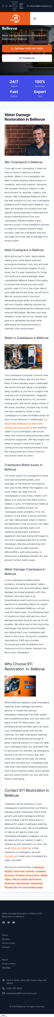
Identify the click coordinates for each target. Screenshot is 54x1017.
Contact (6, 947)
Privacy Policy (8, 963)
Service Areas (8, 943)
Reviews (6, 939)
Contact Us (29, 58)
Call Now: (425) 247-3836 (29, 48)
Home (5, 935)
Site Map (6, 967)
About (5, 959)
